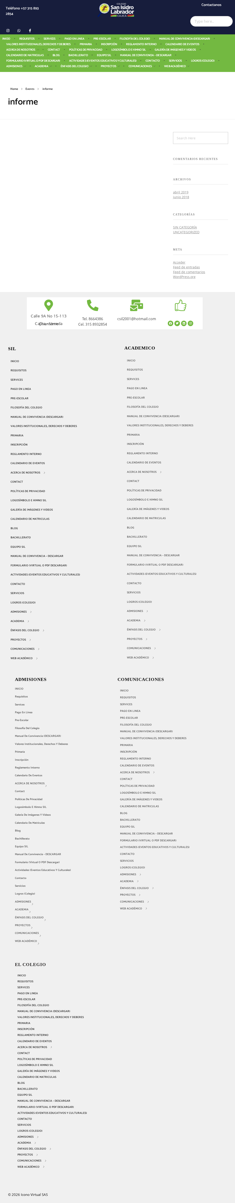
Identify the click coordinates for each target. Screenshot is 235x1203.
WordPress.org (184, 277)
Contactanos (211, 5)
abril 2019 (180, 192)
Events (29, 89)
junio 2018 (181, 197)
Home (14, 89)
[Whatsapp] (18, 30)
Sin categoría (185, 227)
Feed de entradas (186, 267)
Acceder (179, 262)
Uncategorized (186, 232)
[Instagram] (7, 30)
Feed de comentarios (189, 272)
